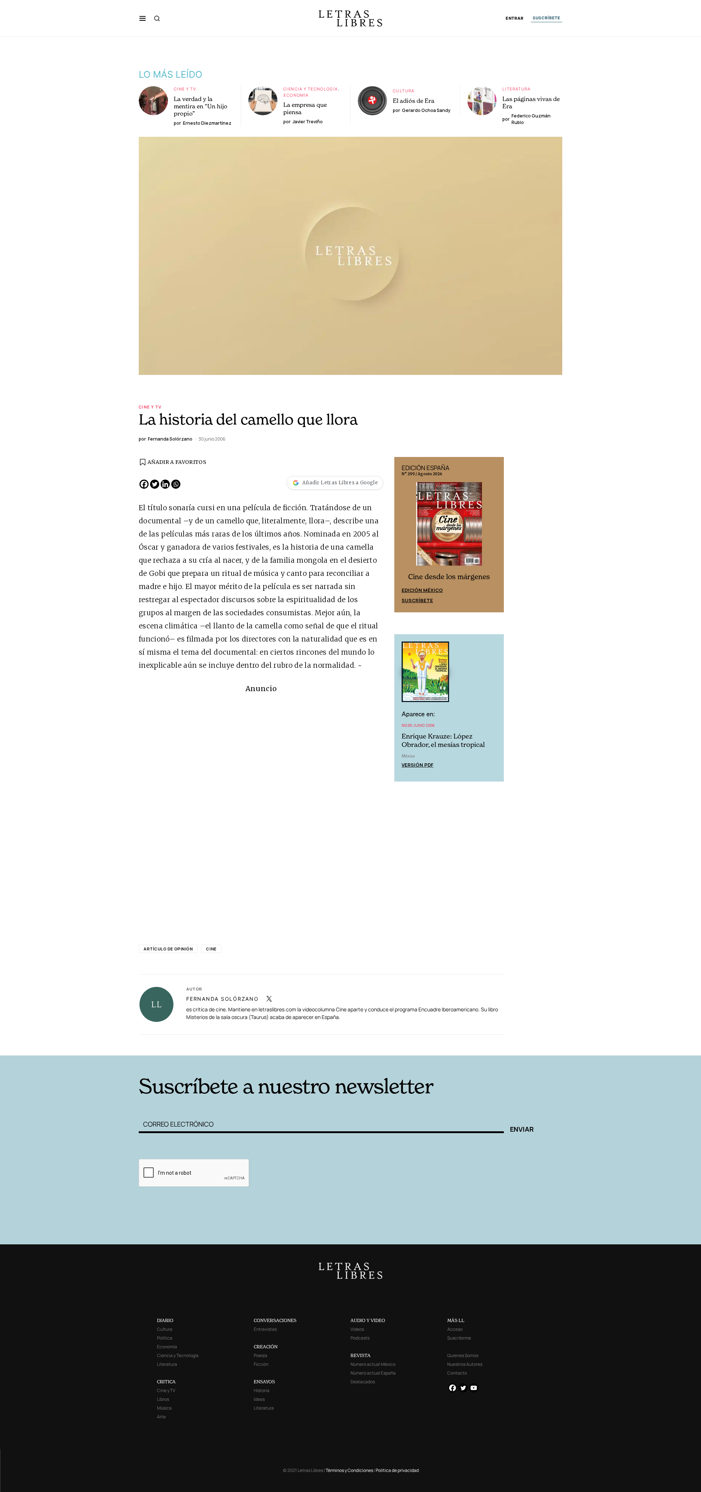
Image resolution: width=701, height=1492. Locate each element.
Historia (261, 1390)
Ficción (261, 1364)
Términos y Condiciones (349, 1470)
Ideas (259, 1399)
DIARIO (165, 1320)
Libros (163, 1399)
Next (494, 534)
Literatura (516, 89)
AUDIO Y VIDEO (367, 1320)
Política (164, 1338)
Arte (161, 1417)
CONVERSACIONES (275, 1320)
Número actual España (373, 1373)
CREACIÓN (265, 1346)
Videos (357, 1329)
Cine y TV (185, 89)
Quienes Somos (462, 1355)
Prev (404, 534)
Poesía (260, 1355)
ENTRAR (515, 18)
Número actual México (372, 1364)
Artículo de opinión (168, 949)
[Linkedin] (165, 484)
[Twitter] (154, 484)
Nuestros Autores (464, 1364)
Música (164, 1408)
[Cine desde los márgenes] (449, 526)
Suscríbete (417, 600)
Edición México (422, 590)
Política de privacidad (397, 1470)
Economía (296, 95)
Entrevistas (265, 1329)
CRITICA (166, 1381)
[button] (142, 18)
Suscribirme (459, 1338)
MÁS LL (455, 1320)
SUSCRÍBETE (546, 17)
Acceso (455, 1329)
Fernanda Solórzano (222, 999)
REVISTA (360, 1355)
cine (211, 949)
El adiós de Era (413, 100)
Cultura (404, 90)
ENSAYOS (264, 1381)
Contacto (457, 1373)
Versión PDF (417, 764)
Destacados (362, 1382)
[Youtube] (473, 1387)
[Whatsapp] (175, 484)
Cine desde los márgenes (449, 577)
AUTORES (449, 1043)
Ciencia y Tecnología (310, 89)
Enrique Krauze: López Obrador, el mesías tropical (443, 740)
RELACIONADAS (237, 1043)
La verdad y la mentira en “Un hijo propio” (200, 106)
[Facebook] (144, 484)
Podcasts (359, 1338)
